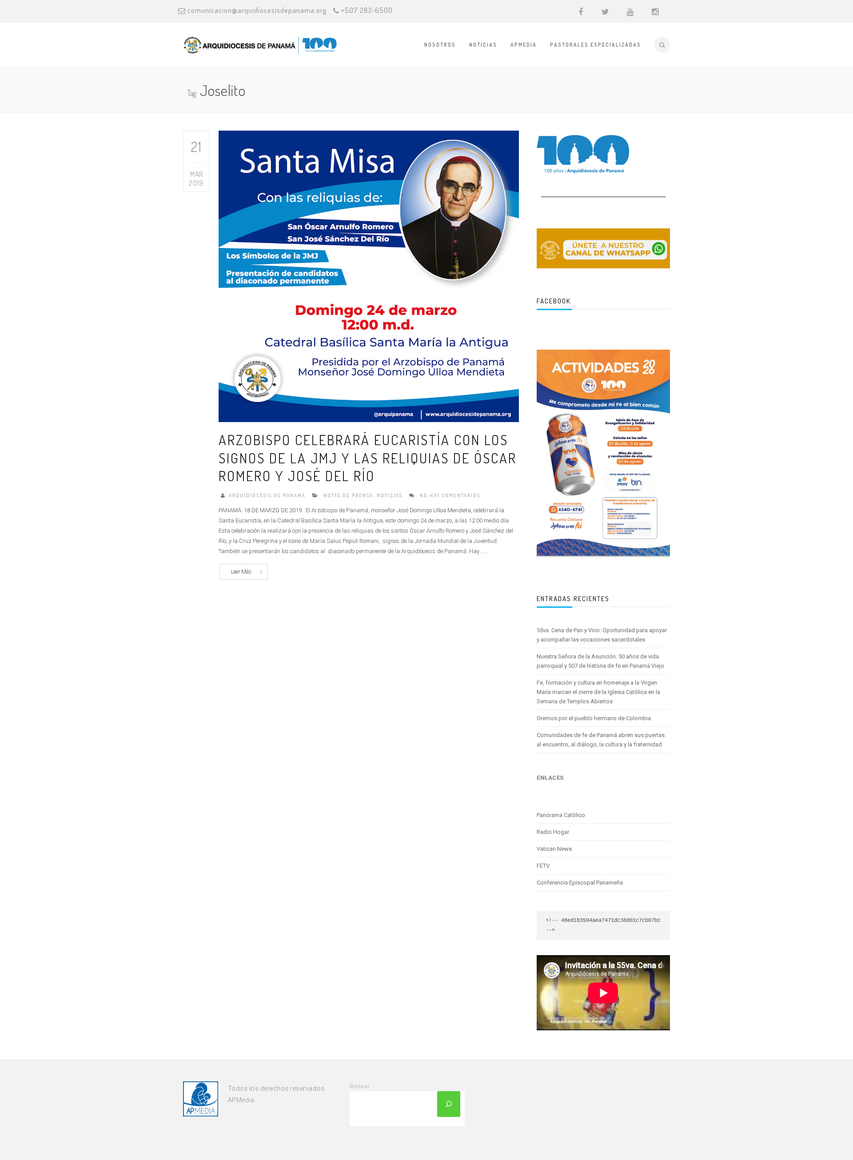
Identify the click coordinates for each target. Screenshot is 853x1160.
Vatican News (554, 848)
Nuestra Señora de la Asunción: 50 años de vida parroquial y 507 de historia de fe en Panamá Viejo (600, 661)
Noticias (483, 44)
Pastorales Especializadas (595, 44)
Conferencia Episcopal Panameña (580, 882)
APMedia (523, 44)
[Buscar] (448, 1104)
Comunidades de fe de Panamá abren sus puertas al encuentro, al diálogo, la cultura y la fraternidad (601, 740)
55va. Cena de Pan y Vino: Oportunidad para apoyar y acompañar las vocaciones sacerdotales (602, 635)
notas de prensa (348, 495)
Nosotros (440, 44)
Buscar (360, 1086)
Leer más (241, 572)
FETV (543, 865)
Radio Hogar (553, 832)
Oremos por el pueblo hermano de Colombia (594, 718)
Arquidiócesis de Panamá (267, 495)
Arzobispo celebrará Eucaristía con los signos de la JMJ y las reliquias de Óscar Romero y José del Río (368, 457)
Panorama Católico (561, 815)
